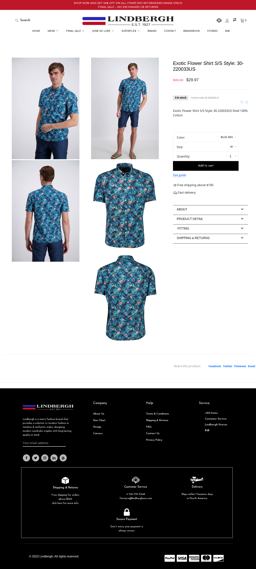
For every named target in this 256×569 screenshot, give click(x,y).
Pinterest (240, 366)
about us (98, 413)
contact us (152, 433)
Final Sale (73, 31)
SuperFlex (129, 31)
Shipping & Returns (157, 420)
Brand (151, 31)
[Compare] (235, 20)
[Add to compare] (246, 102)
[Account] (227, 20)
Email (251, 366)
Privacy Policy (154, 440)
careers (98, 433)
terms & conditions (157, 413)
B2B (227, 31)
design (97, 427)
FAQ (149, 427)
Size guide (179, 175)
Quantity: (183, 156)
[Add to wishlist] (242, 102)
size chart (99, 420)
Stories (212, 31)
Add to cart (205, 165)
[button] (182, 209)
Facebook (215, 366)
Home (36, 31)
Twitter (227, 366)
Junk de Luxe (101, 31)
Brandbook (191, 31)
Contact (170, 31)
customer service (216, 418)
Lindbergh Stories (216, 424)
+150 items (211, 413)
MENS (51, 31)
